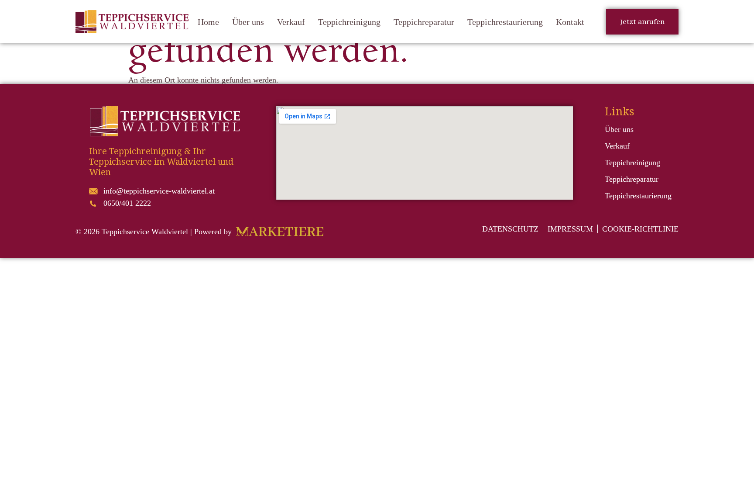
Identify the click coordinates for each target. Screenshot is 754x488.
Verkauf (291, 22)
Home (208, 22)
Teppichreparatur (424, 22)
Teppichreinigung (349, 22)
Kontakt (570, 22)
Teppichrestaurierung (505, 22)
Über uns (248, 22)
